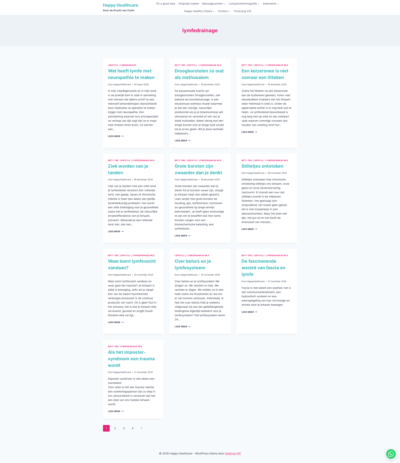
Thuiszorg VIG (242, 11)
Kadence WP (233, 453)
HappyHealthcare (122, 84)
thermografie (128, 65)
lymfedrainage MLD (210, 65)
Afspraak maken (189, 3)
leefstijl (113, 65)
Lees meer (116, 136)
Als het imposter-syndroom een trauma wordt (131, 358)
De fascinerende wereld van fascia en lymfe (263, 267)
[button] (391, 454)
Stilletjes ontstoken (262, 166)
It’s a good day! (165, 3)
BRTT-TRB (180, 65)
